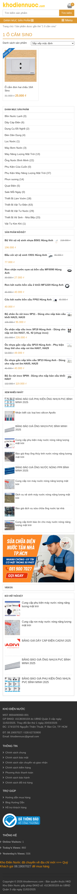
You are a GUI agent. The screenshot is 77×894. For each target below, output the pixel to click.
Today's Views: (12, 847)
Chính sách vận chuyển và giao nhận (26, 762)
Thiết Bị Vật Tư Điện (16, 204)
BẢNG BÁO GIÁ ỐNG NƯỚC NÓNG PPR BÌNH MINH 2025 (42, 469)
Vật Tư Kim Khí (13, 223)
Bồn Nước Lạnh (14, 116)
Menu (68, 20)
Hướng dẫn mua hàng (17, 797)
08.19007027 (14, 732)
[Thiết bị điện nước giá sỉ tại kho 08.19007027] (24, 4)
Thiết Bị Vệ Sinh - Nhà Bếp (20, 217)
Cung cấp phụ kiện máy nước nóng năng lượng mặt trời (42, 442)
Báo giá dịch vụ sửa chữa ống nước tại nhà (39, 508)
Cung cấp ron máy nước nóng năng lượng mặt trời (41, 482)
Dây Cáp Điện (12, 122)
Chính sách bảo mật (16, 757)
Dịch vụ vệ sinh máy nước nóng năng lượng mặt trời (42, 496)
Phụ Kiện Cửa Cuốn (16, 166)
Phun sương (12, 179)
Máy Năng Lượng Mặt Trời (20, 154)
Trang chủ (8, 26)
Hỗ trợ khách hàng (16, 807)
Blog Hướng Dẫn (14, 802)
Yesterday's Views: (14, 853)
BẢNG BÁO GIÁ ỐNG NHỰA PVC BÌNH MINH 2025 (41, 428)
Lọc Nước (10, 141)
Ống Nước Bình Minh (17, 160)
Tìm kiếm (66, 12)
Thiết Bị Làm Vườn (15, 198)
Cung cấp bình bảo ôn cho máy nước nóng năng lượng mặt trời (43, 523)
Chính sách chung (15, 752)
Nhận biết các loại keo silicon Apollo (35, 412)
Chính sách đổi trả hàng (19, 782)
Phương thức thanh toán (19, 772)
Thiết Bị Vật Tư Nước (17, 211)
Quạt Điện (10, 185)
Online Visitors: (12, 841)
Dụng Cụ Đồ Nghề (15, 128)
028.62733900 (32, 732)
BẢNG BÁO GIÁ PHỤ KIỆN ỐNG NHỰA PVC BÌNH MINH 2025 (43, 401)
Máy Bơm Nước (14, 147)
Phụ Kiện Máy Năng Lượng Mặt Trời (25, 173)
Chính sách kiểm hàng (18, 767)
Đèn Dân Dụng (13, 135)
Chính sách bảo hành (17, 777)
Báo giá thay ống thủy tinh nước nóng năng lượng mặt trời (43, 455)
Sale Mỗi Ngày (13, 192)
